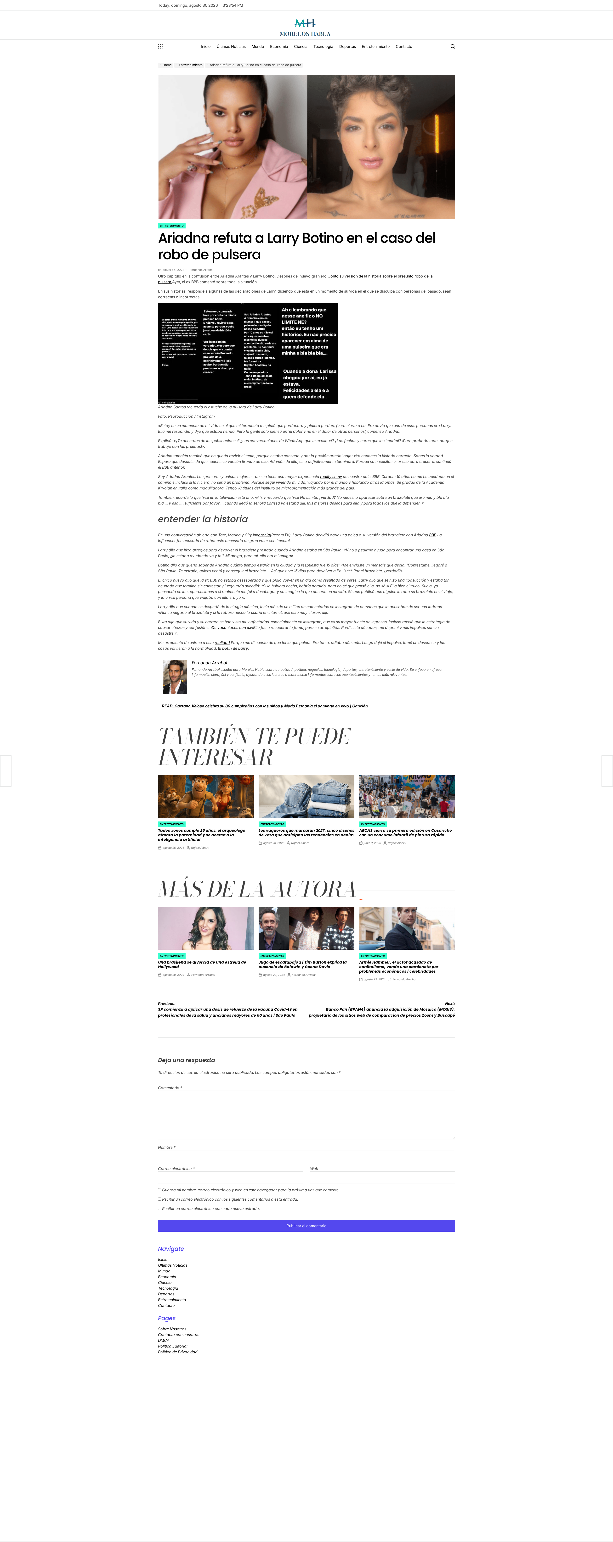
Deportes (347, 46)
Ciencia (300, 46)
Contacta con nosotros (178, 1334)
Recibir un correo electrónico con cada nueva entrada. (211, 1208)
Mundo (258, 46)
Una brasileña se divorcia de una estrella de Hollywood (202, 965)
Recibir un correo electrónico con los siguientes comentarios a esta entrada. (230, 1199)
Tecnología (323, 46)
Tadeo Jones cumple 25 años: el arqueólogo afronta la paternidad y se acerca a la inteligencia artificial (201, 835)
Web (314, 1168)
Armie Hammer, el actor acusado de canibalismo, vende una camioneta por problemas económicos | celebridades (398, 967)
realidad (222, 642)
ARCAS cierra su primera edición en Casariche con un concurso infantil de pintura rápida (405, 833)
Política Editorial (172, 1346)
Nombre (167, 1147)
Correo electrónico (176, 1168)
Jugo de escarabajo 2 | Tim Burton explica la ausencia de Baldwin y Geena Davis (303, 965)
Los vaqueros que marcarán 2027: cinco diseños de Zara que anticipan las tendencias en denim (306, 833)
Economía (279, 46)
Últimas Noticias (231, 46)
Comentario (170, 1087)
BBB (432, 534)
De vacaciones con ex (231, 627)
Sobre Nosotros (172, 1328)
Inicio (206, 46)
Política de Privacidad (178, 1351)
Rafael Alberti (200, 847)
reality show (331, 476)
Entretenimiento (376, 46)
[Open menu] (160, 46)
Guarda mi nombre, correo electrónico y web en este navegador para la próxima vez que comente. (251, 1189)
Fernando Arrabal (201, 270)
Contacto (404, 46)
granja (264, 534)
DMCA (164, 1340)
